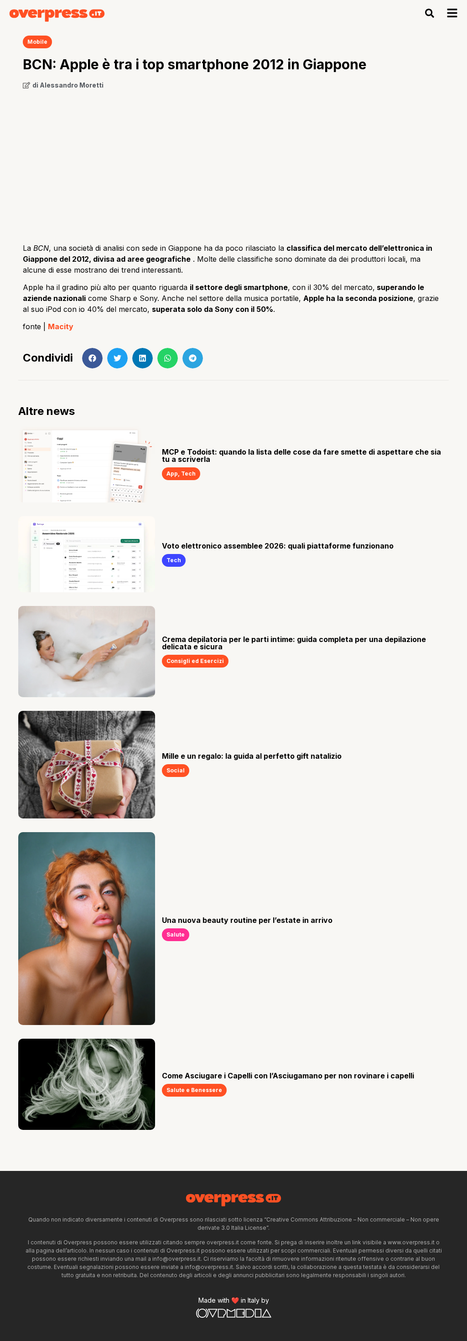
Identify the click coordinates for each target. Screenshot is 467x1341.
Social (175, 770)
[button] (429, 13)
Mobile (37, 41)
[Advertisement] (233, 163)
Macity (60, 326)
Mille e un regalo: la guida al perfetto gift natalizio (252, 756)
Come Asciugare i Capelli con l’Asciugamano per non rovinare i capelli (288, 1075)
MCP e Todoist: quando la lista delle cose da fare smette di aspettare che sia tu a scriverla (301, 455)
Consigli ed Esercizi (195, 661)
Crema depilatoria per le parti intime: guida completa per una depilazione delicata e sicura (294, 643)
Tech (188, 473)
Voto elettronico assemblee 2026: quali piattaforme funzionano (278, 545)
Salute (175, 934)
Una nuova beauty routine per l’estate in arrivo (247, 920)
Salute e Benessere (194, 1090)
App (172, 473)
